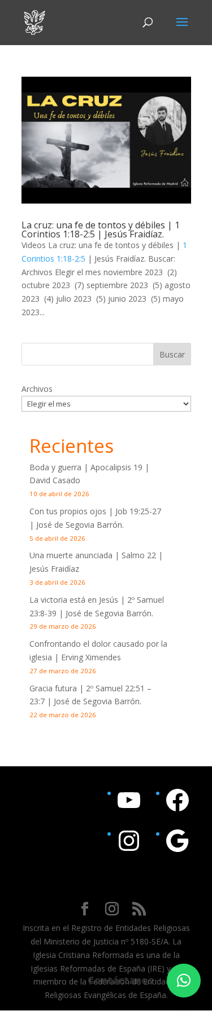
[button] (184, 980)
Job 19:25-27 (138, 511)
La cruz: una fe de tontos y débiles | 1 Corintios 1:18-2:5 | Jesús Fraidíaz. (100, 229)
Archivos (37, 388)
